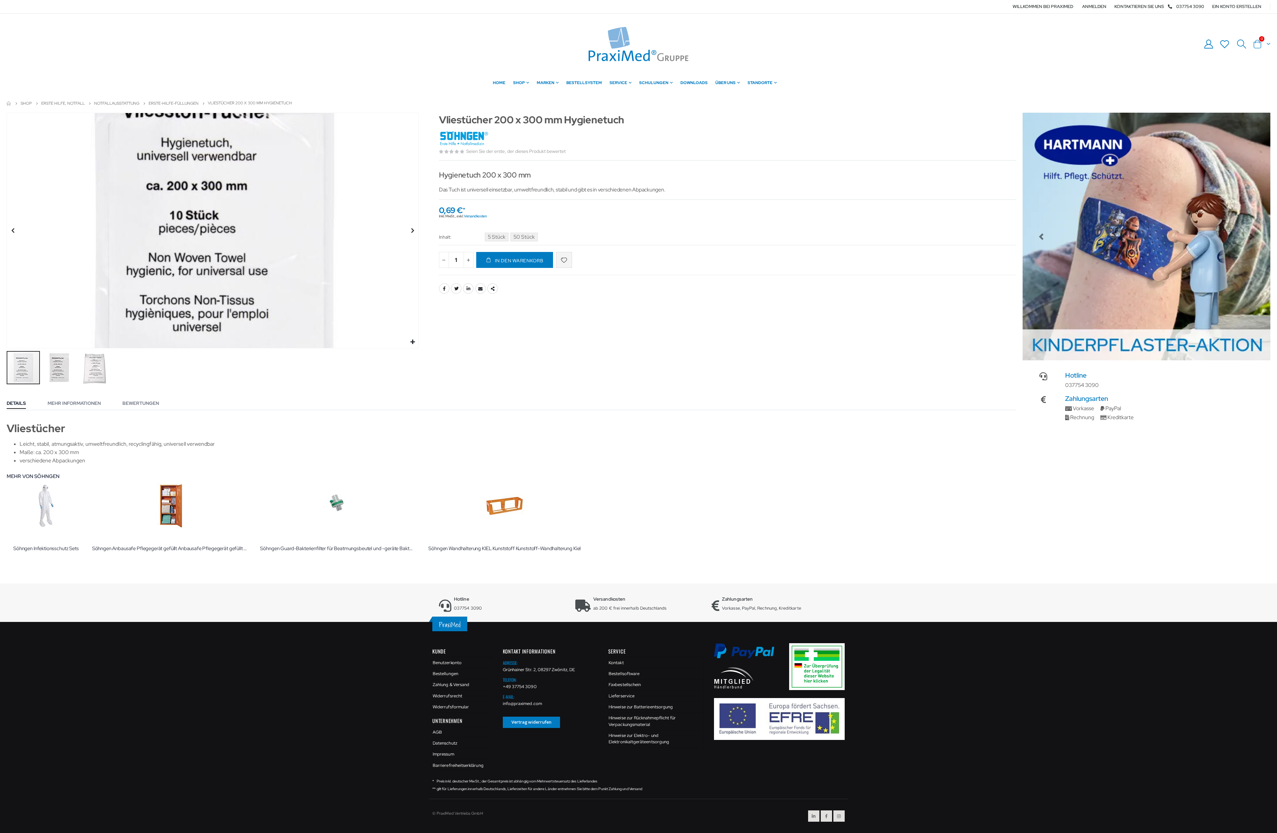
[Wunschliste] (1224, 44)
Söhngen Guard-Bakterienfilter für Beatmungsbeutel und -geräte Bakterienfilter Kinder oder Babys (337, 548)
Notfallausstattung (116, 103)
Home (9, 103)
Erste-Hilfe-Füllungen (174, 103)
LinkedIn (468, 288)
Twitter (456, 288)
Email (480, 288)
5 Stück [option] (496, 236)
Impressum (443, 754)
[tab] (21, 404)
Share (492, 288)
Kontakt (616, 662)
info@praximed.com (522, 703)
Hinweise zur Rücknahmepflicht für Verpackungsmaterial (642, 721)
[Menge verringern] (444, 260)
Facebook (444, 288)
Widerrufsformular (451, 707)
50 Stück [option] (524, 236)
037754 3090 (1190, 6)
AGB (437, 732)
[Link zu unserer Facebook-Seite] (826, 816)
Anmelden (1094, 6)
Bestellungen (445, 673)
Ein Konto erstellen (1236, 6)
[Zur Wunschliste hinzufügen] (564, 260)
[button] (412, 342)
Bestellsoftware (624, 673)
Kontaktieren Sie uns (1139, 6)
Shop (26, 103)
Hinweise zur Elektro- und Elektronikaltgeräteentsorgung (639, 739)
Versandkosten (475, 216)
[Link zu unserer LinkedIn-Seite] (813, 816)
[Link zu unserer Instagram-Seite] (839, 816)
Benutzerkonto (447, 662)
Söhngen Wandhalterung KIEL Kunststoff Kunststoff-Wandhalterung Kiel (504, 548)
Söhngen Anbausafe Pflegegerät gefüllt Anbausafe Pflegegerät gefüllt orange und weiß (169, 548)
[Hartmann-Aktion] (1146, 236)
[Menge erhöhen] (469, 260)
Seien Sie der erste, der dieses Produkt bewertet (516, 151)
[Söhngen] (465, 138)
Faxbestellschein (625, 684)
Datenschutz (445, 743)
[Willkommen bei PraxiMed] (638, 44)
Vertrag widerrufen (531, 722)
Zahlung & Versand (451, 684)
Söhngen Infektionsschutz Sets (46, 548)
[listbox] (512, 238)
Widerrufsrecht (447, 696)
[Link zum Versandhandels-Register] (819, 666)
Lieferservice (622, 696)
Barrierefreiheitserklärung (458, 765)
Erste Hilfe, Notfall (63, 103)
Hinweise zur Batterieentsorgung (641, 707)
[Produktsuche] (1241, 44)
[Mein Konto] (1208, 44)
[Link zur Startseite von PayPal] (748, 654)
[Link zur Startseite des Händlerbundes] (734, 677)
